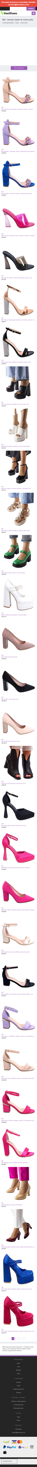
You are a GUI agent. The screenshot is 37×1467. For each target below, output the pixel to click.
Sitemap (18, 1392)
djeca (18, 1363)
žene (18, 1366)
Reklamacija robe (18, 1408)
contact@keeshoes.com (18, 5)
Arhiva (18, 1420)
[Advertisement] (18, 46)
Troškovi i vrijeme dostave (18, 1401)
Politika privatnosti (18, 1389)
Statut (18, 1385)
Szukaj (31, 8)
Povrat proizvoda (18, 1404)
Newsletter (18, 1429)
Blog (18, 1417)
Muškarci (18, 1370)
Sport (18, 1373)
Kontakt (18, 1382)
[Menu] (34, 13)
